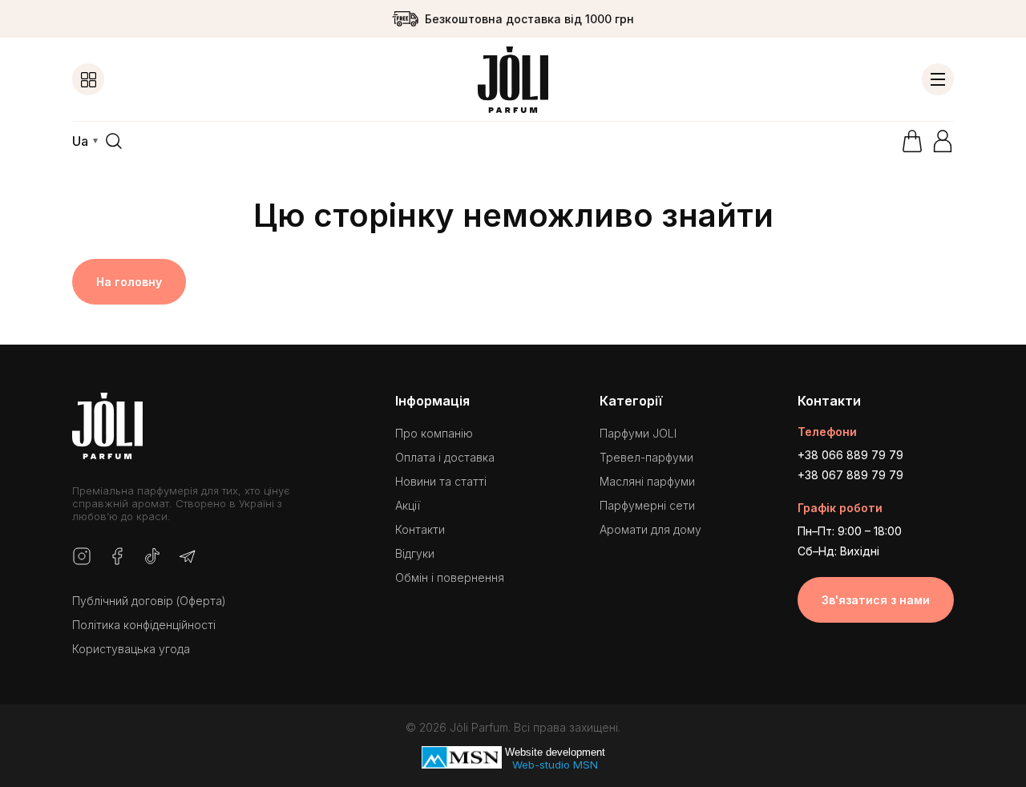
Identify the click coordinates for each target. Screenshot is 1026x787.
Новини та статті (441, 481)
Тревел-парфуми (646, 457)
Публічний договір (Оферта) (149, 600)
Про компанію (434, 433)
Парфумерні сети (647, 505)
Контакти (420, 529)
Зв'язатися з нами (876, 600)
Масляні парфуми (647, 481)
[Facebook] (117, 557)
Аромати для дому (650, 529)
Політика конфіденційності (144, 625)
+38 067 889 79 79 (850, 475)
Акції (407, 505)
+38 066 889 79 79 (850, 455)
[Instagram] (81, 557)
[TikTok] (152, 557)
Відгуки (414, 553)
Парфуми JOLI (638, 433)
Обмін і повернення (449, 577)
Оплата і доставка (445, 457)
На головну (129, 282)
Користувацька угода (131, 649)
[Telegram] (187, 557)
